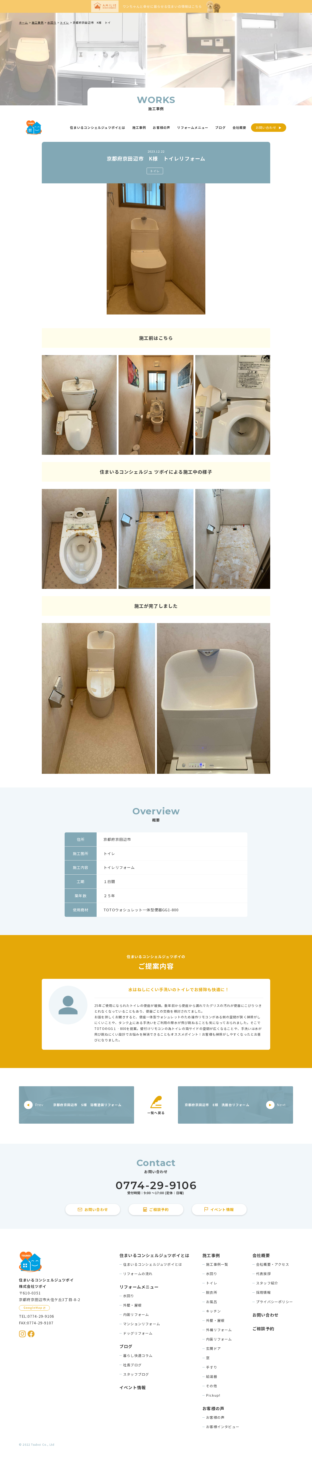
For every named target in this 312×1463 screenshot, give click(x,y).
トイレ (155, 171)
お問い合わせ (266, 127)
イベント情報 (132, 1387)
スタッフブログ (136, 1374)
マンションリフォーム (141, 1323)
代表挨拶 (263, 1273)
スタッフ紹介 (267, 1283)
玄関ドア (213, 1348)
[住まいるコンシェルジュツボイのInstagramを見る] (22, 1333)
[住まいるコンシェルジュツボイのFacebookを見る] (31, 1333)
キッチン (213, 1311)
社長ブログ (132, 1364)
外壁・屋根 (132, 1305)
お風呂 (211, 1301)
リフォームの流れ (138, 1273)
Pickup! (213, 1395)
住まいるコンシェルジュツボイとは (152, 1264)
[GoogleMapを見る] (34, 1308)
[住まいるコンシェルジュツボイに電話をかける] (156, 1188)
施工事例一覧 (217, 1264)
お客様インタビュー (222, 1426)
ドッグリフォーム (138, 1333)
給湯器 (211, 1376)
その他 (211, 1385)
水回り (128, 1295)
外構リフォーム (219, 1329)
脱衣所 (211, 1292)
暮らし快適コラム (138, 1355)
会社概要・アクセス (272, 1264)
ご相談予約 (263, 1328)
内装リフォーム (136, 1314)
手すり (211, 1367)
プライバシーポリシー (274, 1301)
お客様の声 (215, 1417)
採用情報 (263, 1292)
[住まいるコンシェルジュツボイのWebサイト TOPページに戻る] (34, 127)
